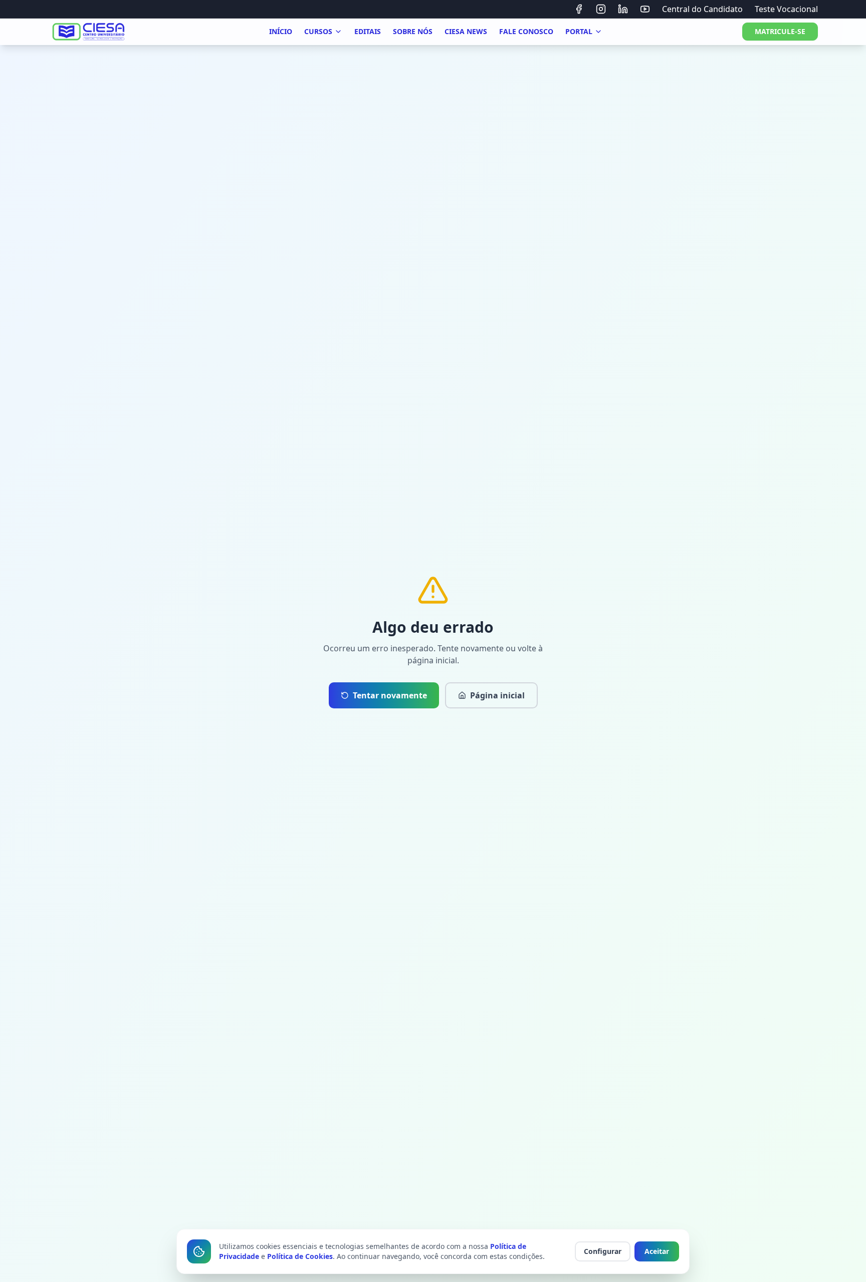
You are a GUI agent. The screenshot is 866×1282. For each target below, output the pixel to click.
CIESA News (466, 31)
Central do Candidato (702, 9)
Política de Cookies (300, 1256)
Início (280, 31)
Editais (367, 31)
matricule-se (780, 31)
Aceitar (656, 1251)
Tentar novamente (390, 695)
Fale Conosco (526, 31)
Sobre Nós (412, 31)
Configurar (602, 1251)
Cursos (318, 31)
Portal (578, 31)
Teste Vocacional (786, 9)
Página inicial (497, 695)
